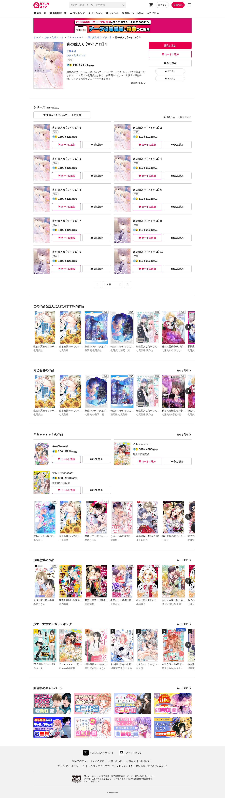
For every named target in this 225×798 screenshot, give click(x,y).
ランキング (78, 13)
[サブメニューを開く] (189, 5)
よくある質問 (97, 761)
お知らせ (130, 761)
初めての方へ (79, 761)
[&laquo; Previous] (97, 284)
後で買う (171, 78)
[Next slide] (188, 327)
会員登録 (178, 5)
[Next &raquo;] (127, 284)
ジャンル (113, 13)
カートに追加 (172, 54)
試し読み (171, 63)
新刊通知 (171, 71)
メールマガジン (134, 752)
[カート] (151, 5)
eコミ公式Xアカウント (99, 753)
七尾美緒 (71, 51)
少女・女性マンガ (76, 55)
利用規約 (144, 761)
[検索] (123, 5)
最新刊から (186, 117)
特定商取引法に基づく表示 (152, 766)
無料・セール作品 (134, 13)
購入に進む (170, 45)
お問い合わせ (115, 761)
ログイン (162, 5)
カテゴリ (151, 13)
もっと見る (182, 370)
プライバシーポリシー (70, 766)
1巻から (171, 117)
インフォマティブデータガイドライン (108, 766)
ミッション (97, 13)
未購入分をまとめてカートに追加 (63, 115)
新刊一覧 (41, 13)
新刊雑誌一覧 (59, 13)
